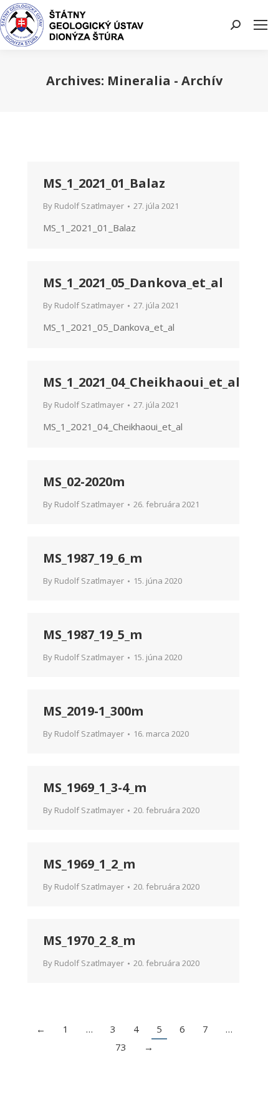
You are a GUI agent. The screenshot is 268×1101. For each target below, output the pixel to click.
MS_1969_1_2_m (89, 863)
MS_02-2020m (84, 481)
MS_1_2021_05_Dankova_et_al (133, 282)
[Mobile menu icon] (260, 24)
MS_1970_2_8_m (89, 940)
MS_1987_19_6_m (92, 558)
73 (121, 1047)
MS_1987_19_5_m (92, 634)
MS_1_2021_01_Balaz (104, 183)
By (83, 205)
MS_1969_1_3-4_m (94, 787)
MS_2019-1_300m (93, 711)
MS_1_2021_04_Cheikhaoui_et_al (141, 382)
